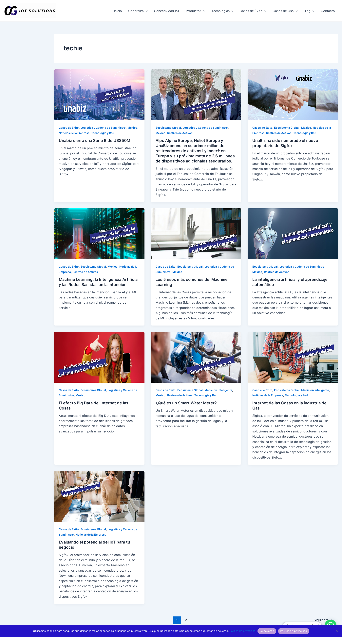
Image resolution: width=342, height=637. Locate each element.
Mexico (132, 127)
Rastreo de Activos (180, 133)
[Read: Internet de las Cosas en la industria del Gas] (293, 357)
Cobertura (136, 11)
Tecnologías (221, 11)
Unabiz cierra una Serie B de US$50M (94, 140)
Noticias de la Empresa (74, 133)
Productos (193, 11)
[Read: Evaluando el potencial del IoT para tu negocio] (99, 496)
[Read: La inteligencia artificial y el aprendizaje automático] (293, 233)
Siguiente (323, 620)
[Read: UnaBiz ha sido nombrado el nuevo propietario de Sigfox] (293, 94)
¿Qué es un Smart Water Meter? (186, 403)
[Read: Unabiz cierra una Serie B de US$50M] (99, 94)
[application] (146, 11)
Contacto (328, 11)
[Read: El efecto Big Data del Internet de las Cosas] (99, 357)
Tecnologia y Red (102, 133)
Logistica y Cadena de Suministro (103, 127)
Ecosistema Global (168, 127)
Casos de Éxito (251, 11)
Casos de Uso (283, 11)
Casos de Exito (69, 127)
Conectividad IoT (167, 11)
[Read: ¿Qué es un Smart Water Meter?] (196, 357)
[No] (337, 631)
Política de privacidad (243, 630)
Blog (307, 11)
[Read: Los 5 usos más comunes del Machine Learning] (196, 233)
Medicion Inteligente (218, 390)
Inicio (118, 11)
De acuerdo (266, 630)
